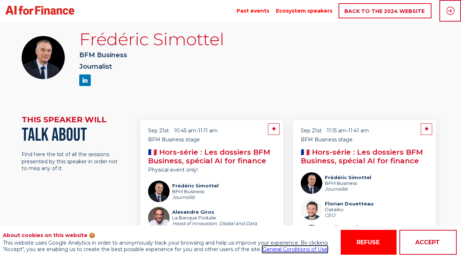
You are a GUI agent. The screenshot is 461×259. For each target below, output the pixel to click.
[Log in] (450, 11)
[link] (253, 11)
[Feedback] (273, 129)
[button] (385, 11)
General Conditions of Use (295, 249)
